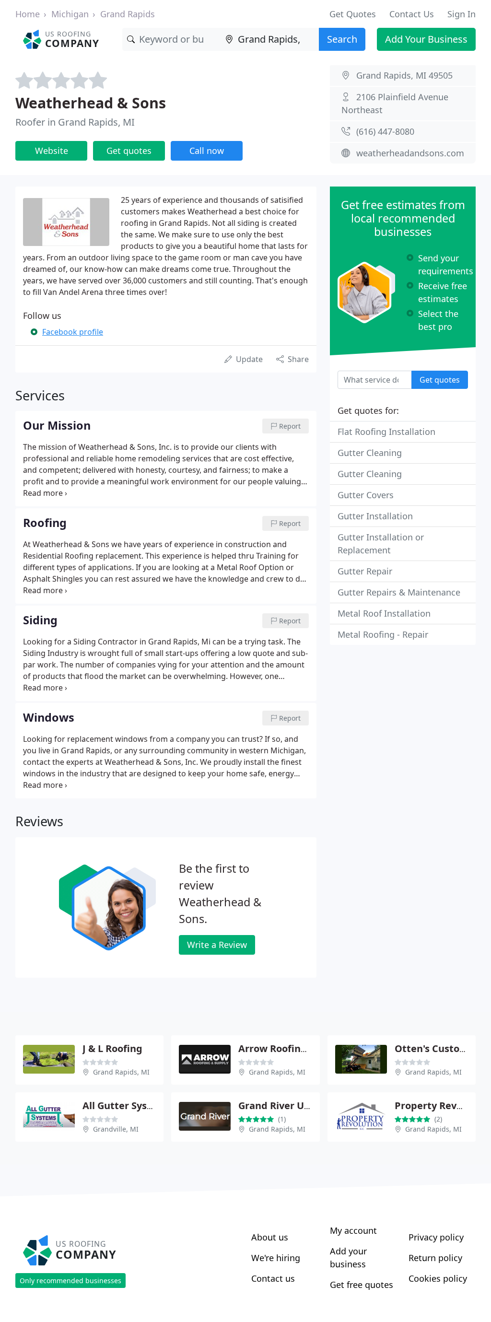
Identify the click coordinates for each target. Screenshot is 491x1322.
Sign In (461, 14)
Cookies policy (438, 1278)
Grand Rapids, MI (121, 1071)
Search (342, 39)
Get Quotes (352, 14)
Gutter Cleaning (370, 452)
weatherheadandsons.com (410, 153)
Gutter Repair (365, 571)
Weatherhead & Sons (90, 103)
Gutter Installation (375, 516)
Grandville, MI (116, 1129)
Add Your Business (426, 39)
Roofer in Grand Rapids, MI (75, 122)
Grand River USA (277, 1105)
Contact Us (411, 14)
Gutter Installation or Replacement (381, 543)
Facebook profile (72, 332)
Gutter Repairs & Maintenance (399, 592)
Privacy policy (436, 1237)
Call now (206, 150)
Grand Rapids (127, 14)
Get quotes (129, 150)
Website (51, 150)
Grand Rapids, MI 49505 (404, 75)
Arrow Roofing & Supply (294, 1048)
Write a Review (217, 944)
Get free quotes (361, 1284)
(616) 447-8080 (385, 131)
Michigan (70, 14)
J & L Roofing (112, 1048)
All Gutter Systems (126, 1105)
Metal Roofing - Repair (383, 634)
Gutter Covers (366, 495)
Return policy (435, 1258)
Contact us (273, 1278)
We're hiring (275, 1258)
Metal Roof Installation (384, 613)
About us (269, 1237)
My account (353, 1230)
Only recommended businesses (70, 1280)
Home (27, 14)
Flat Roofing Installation (386, 431)
